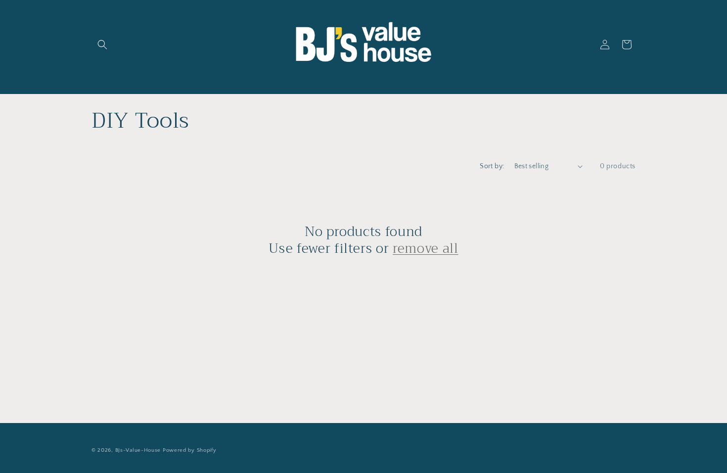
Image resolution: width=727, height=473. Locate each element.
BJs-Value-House (138, 450)
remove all (425, 248)
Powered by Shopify (190, 450)
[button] (102, 44)
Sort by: (492, 166)
